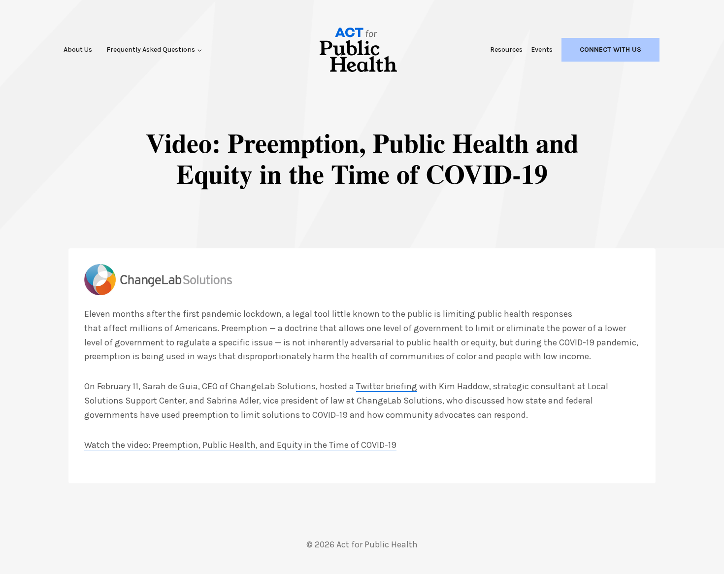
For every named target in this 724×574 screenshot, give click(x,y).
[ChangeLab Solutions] (158, 279)
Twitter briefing (386, 386)
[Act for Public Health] (358, 50)
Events (542, 49)
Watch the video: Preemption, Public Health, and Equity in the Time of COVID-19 (240, 444)
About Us (78, 49)
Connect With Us (610, 49)
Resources (506, 49)
